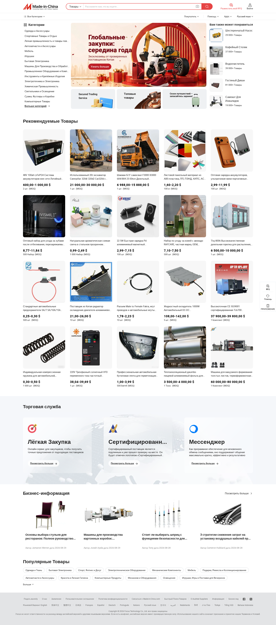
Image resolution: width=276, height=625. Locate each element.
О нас (44, 599)
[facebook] (244, 599)
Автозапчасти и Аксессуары (40, 46)
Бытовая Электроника (37, 61)
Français (89, 605)
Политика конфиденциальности (112, 599)
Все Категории (34, 16)
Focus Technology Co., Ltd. (135, 611)
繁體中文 (67, 605)
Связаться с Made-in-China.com (146, 599)
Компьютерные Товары (37, 101)
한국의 (163, 605)
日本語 (78, 605)
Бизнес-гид (233, 599)
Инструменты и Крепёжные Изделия (45, 76)
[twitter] (251, 599)
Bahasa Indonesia (245, 605)
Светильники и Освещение (39, 91)
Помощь (211, 16)
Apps (226, 16)
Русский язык (150, 605)
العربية (173, 605)
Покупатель (190, 16)
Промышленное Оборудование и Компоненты (47, 71)
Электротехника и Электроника (42, 81)
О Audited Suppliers (199, 599)
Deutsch (112, 605)
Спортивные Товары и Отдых (41, 36)
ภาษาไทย (206, 605)
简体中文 (55, 605)
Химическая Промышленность (41, 86)
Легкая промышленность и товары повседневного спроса (47, 40)
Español (100, 605)
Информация (218, 599)
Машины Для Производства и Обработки (47, 66)
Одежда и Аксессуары (37, 30)
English (44, 605)
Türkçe (217, 605)
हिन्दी (196, 605)
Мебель (29, 51)
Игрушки (29, 56)
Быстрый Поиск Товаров (175, 599)
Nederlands (185, 605)
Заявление (56, 599)
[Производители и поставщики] (40, 6)
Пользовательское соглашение (80, 599)
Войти (250, 8)
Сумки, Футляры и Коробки (39, 96)
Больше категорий (35, 106)
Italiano (136, 605)
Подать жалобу (31, 599)
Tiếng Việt (228, 605)
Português (124, 605)
